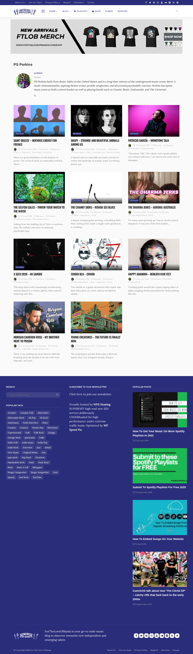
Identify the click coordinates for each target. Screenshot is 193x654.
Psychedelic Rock (41, 219)
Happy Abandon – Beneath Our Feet (149, 274)
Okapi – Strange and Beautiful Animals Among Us (95, 142)
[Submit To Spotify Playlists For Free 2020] (160, 465)
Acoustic (12, 412)
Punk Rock (43, 462)
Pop (43, 452)
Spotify (11, 477)
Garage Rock (14, 437)
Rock (93, 215)
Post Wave (37, 152)
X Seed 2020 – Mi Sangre (28, 274)
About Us (19, 2)
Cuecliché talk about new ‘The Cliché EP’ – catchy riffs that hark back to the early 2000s (159, 595)
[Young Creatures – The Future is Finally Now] (96, 317)
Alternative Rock (23, 219)
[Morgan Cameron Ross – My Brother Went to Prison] (39, 317)
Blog (65, 11)
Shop (98, 11)
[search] (176, 11)
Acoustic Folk (26, 412)
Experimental (147, 148)
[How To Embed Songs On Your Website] (160, 517)
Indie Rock (85, 215)
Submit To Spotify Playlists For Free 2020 (159, 487)
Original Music (30, 452)
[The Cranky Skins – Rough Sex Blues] (96, 187)
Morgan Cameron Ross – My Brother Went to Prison (36, 339)
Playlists (82, 11)
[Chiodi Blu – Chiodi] (96, 254)
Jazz (39, 447)
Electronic (52, 427)
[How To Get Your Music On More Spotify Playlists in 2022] (160, 409)
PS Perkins (55, 149)
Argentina (135, 148)
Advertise (78, 2)
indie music (27, 442)
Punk (31, 462)
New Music (13, 452)
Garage (51, 432)
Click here (75, 394)
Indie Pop (42, 442)
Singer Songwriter (40, 472)
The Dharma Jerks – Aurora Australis (152, 207)
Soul (55, 472)
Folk (18, 349)
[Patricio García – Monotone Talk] (153, 121)
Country (24, 427)
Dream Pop (37, 427)
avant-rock (78, 152)
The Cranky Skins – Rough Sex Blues (93, 207)
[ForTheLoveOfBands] (26, 635)
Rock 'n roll (22, 467)
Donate (91, 2)
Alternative (43, 412)
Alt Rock (44, 417)
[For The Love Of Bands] (25, 11)
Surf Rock (23, 477)
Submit (109, 11)
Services (122, 11)
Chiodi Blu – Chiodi (83, 274)
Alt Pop (31, 417)
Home (52, 11)
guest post (30, 437)
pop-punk (12, 457)
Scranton (47, 152)
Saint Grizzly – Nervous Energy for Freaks (35, 142)
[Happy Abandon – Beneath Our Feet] (153, 254)
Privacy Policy (51, 2)
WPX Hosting (101, 404)
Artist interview (30, 422)
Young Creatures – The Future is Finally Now (95, 339)
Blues (75, 215)
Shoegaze (37, 467)
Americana (13, 422)
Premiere (40, 457)
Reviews (20, 134)
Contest (12, 427)
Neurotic (26, 152)
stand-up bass (113, 152)
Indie (92, 282)
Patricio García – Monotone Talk (148, 140)
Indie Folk (26, 349)
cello (88, 152)
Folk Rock (39, 432)
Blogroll (66, 2)
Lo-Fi (18, 152)
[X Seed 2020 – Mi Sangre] (39, 254)
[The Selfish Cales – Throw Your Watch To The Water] (39, 187)
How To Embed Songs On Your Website (158, 539)
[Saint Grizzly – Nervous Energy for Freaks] (39, 121)
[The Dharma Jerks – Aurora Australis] (153, 187)
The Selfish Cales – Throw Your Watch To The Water (39, 209)
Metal (48, 447)
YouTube (37, 477)
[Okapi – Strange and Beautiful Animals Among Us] (96, 121)
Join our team (35, 2)
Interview (27, 447)
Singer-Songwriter (40, 349)
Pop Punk (26, 457)
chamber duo (98, 152)
